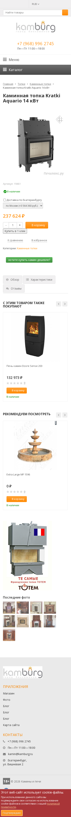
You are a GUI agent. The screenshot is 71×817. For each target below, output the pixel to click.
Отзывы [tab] (16, 288)
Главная (8, 84)
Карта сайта (11, 725)
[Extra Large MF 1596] (35, 445)
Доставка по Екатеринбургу (24, 200)
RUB (34, 4)
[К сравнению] (56, 390)
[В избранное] (62, 390)
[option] (35, 357)
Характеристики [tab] (41, 279)
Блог (6, 706)
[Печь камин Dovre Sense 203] (35, 337)
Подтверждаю (12, 813)
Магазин (8, 693)
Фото (6, 700)
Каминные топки (40, 84)
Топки (21, 84)
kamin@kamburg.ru (20, 754)
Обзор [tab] (14, 279)
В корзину (38, 225)
